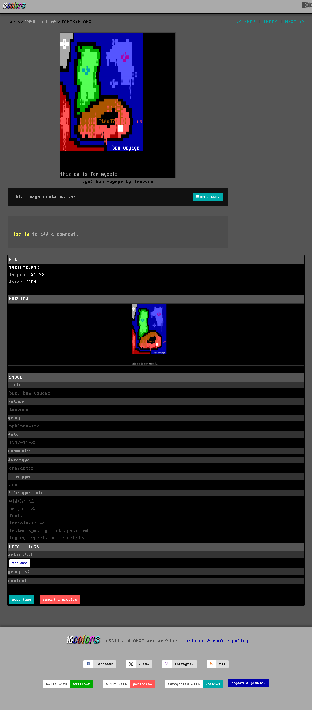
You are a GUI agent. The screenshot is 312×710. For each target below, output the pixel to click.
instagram (184, 664)
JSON (31, 282)
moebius (213, 684)
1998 (30, 22)
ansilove (81, 684)
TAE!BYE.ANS (24, 267)
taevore (19, 563)
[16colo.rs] (14, 6)
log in (21, 234)
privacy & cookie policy (217, 640)
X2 (42, 274)
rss (222, 664)
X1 (34, 274)
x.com (144, 664)
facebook (104, 664)
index (270, 22)
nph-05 (49, 22)
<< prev (245, 22)
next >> (295, 22)
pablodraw (142, 684)
